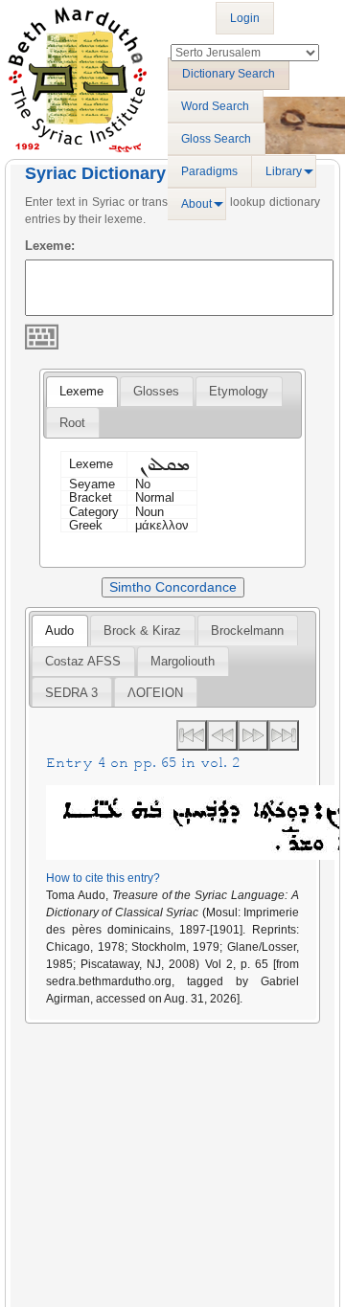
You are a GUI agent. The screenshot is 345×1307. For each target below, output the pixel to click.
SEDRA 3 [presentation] (71, 693)
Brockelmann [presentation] (247, 630)
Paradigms (209, 171)
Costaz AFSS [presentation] (83, 661)
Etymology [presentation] (238, 391)
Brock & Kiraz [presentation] (142, 630)
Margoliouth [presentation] (182, 661)
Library (283, 171)
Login (245, 18)
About (196, 204)
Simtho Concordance (173, 587)
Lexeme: (50, 245)
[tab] (81, 391)
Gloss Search (216, 139)
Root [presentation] (72, 423)
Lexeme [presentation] (81, 391)
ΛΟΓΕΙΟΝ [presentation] (155, 693)
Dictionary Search (228, 73)
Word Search (215, 106)
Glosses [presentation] (156, 391)
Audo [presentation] (59, 630)
